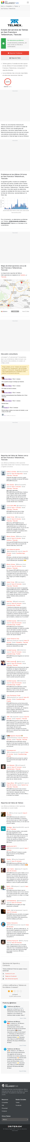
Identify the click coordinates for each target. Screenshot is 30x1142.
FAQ (3, 1105)
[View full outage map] (15, 294)
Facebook (18, 1105)
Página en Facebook (10, 976)
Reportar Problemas (16, 53)
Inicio (2, 6)
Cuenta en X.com (10, 973)
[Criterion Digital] (15, 1126)
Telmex (16, 6)
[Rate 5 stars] (20, 991)
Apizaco (22, 275)
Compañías (9, 6)
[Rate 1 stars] (9, 991)
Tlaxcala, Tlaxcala (12, 475)
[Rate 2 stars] (12, 991)
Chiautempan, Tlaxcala (13, 769)
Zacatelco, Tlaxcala (22, 642)
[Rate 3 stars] (15, 991)
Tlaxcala (3, 277)
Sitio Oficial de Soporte (11, 978)
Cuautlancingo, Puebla (13, 605)
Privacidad (5, 1108)
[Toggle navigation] (28, 2)
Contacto (4, 1111)
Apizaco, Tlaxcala (12, 540)
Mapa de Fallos (16, 58)
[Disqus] (15, 396)
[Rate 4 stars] (17, 991)
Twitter (18, 1102)
